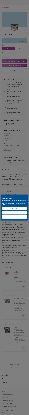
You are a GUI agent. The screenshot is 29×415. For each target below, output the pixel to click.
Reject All (14, 216)
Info (4, 204)
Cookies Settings (14, 208)
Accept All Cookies (14, 212)
